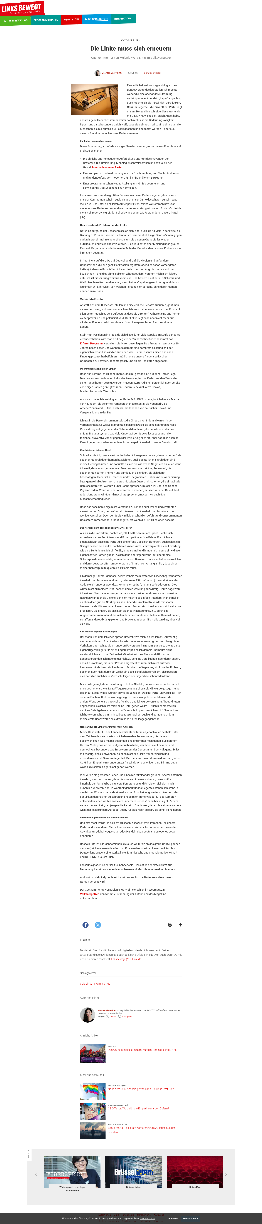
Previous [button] (36, 1174)
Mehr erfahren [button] (147, 1218)
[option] (69, 1173)
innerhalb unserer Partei (107, 167)
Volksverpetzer (89, 894)
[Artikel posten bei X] (98, 925)
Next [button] (226, 1174)
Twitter (112, 1016)
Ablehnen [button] (173, 1218)
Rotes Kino (131, 1187)
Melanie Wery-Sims (107, 1010)
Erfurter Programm (92, 343)
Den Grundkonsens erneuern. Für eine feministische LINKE (142, 1049)
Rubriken (28, 1153)
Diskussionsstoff (153, 73)
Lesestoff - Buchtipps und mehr (193, 1187)
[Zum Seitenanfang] (180, 925)
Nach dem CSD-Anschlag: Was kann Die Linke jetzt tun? (141, 1089)
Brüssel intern (69, 1187)
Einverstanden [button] (190, 1218)
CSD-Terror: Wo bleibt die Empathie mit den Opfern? (138, 1108)
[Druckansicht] (170, 925)
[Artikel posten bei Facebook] (85, 925)
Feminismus (103, 983)
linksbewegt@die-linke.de (126, 959)
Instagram (127, 1016)
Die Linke (87, 983)
